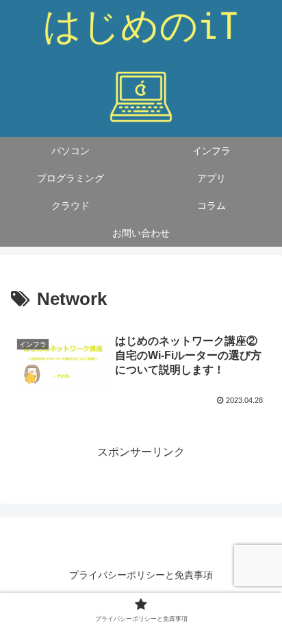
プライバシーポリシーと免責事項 (141, 574)
